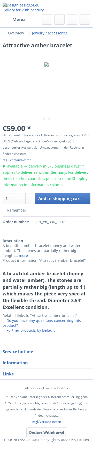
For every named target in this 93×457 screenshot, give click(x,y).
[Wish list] (59, 19)
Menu (18, 19)
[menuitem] (13, 19)
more (23, 255)
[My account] (72, 19)
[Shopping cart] (85, 19)
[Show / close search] (47, 19)
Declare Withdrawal (46, 432)
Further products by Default (30, 330)
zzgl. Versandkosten (17, 160)
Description (13, 240)
